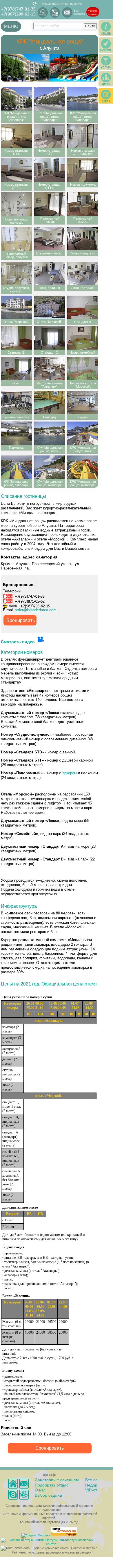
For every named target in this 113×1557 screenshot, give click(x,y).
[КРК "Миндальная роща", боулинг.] (83, 402)
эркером (69, 773)
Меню (11, 26)
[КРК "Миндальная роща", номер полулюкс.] (83, 170)
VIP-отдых (94, 1490)
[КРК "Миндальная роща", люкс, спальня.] (49, 273)
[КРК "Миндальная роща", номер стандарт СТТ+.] (16, 170)
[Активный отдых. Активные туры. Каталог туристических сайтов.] (49, 1544)
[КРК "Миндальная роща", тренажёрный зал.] (16, 402)
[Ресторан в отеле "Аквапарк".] (49, 368)
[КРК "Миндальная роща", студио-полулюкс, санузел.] (16, 273)
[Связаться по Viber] (55, 12)
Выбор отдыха (48, 1495)
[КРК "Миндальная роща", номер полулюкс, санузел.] (16, 204)
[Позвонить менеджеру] (13, 1494)
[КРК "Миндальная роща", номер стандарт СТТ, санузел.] (83, 136)
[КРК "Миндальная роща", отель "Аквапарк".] (16, 99)
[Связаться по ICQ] (24, 1494)
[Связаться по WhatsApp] (43, 12)
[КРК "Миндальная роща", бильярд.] (49, 402)
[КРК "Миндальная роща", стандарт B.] (16, 338)
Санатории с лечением (57, 1480)
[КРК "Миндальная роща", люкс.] (16, 368)
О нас (40, 1490)
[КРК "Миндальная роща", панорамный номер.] (49, 204)
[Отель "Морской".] (16, 307)
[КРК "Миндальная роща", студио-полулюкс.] (49, 238)
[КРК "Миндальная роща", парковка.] (16, 433)
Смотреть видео (18, 641)
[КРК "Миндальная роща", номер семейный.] (83, 338)
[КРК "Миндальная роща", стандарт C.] (49, 338)
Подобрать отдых (51, 1485)
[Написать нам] (67, 12)
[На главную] (13, 1483)
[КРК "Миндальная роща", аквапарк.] (16, 467)
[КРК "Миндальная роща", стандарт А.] (83, 307)
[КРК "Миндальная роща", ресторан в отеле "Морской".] (83, 368)
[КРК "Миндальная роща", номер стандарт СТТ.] (16, 136)
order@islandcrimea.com (36, 610)
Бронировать (20, 620)
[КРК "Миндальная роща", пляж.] (49, 433)
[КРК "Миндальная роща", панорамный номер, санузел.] (16, 239)
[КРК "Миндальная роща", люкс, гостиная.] (83, 273)
